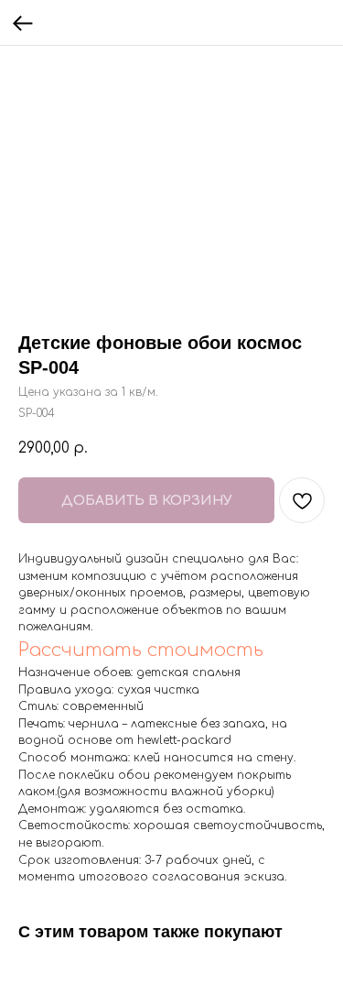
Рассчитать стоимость (140, 650)
